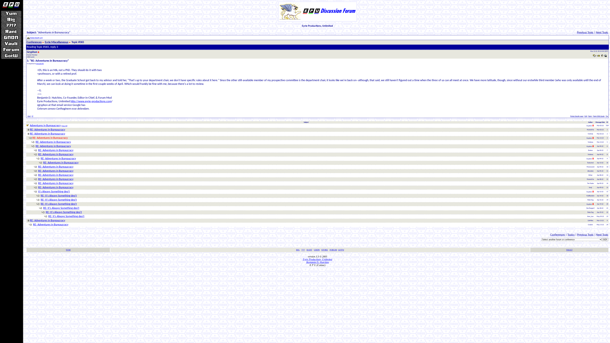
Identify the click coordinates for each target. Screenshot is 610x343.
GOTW (341, 250)
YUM (68, 250)
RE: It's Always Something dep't (59, 195)
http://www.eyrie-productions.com (91, 101)
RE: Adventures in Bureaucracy (47, 129)
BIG (298, 250)
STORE (324, 250)
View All (64, 126)
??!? (303, 250)
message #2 (40, 64)
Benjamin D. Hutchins (317, 262)
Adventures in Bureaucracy (45, 125)
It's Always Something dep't (54, 191)
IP (32, 116)
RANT (309, 250)
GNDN (317, 250)
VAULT (569, 250)
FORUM (333, 250)
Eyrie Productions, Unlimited (317, 259)
